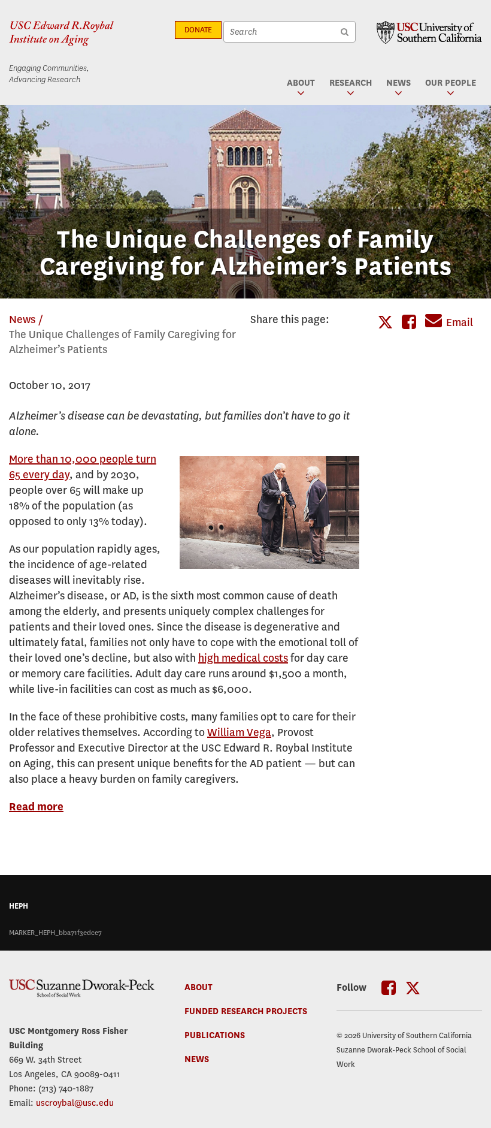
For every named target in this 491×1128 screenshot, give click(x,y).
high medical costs (243, 658)
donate (198, 30)
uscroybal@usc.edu (75, 1102)
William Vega (239, 733)
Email (459, 323)
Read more (36, 807)
